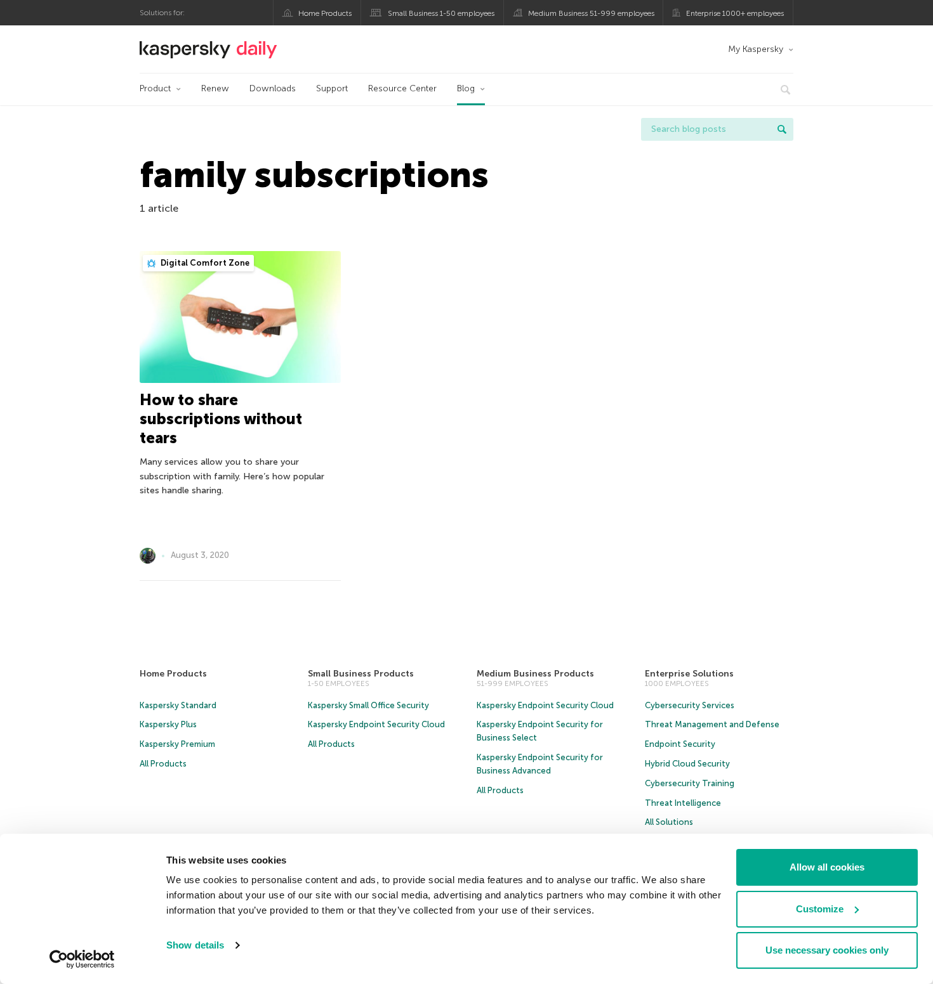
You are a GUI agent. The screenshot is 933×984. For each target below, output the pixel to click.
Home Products (325, 13)
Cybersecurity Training (689, 783)
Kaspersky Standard (178, 705)
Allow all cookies (827, 867)
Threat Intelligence (683, 803)
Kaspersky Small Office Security (368, 705)
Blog (466, 88)
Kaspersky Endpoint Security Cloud (376, 724)
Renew (215, 88)
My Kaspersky (755, 49)
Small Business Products (361, 673)
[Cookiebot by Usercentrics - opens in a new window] (82, 959)
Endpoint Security (680, 744)
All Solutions (669, 822)
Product (155, 88)
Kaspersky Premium (177, 744)
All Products (163, 763)
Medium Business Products (535, 673)
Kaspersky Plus (168, 724)
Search (782, 129)
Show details (195, 945)
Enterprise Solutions (689, 673)
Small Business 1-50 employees (441, 13)
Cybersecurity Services (689, 705)
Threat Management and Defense (712, 724)
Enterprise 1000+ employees (735, 13)
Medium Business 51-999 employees (591, 13)
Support (332, 88)
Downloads (272, 88)
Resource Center (402, 88)
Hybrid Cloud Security (687, 763)
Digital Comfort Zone (204, 263)
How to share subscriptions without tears (221, 419)
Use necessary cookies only (827, 950)
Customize (820, 908)
